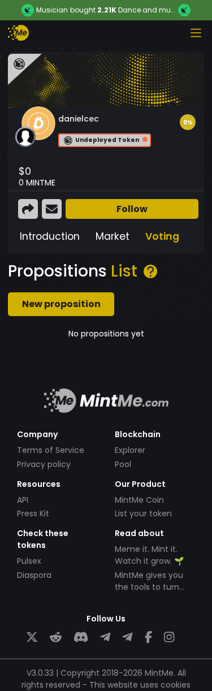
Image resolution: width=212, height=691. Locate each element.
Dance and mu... (147, 10)
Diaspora (34, 575)
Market (112, 236)
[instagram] (169, 637)
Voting (162, 236)
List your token (143, 513)
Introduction (50, 236)
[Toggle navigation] (195, 32)
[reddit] (56, 637)
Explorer (130, 450)
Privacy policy (44, 464)
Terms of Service (50, 450)
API (22, 500)
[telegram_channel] (127, 637)
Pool (123, 464)
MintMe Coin (139, 500)
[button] (188, 122)
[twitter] (32, 637)
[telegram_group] (105, 637)
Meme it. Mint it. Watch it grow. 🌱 (149, 555)
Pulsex (29, 561)
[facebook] (148, 637)
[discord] (80, 637)
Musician (52, 10)
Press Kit (33, 513)
